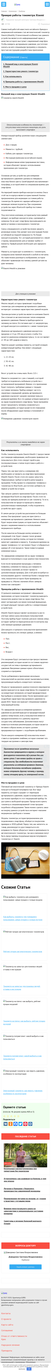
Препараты (6, 1350)
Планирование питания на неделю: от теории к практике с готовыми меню (25, 1199)
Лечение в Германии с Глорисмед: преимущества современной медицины (22, 1189)
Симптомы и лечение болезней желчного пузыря (22, 1222)
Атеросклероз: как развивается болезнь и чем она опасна (25, 1179)
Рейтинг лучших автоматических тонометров (22, 951)
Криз (3, 1339)
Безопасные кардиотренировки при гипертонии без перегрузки (20, 1169)
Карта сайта (7, 1324)
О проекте (6, 1319)
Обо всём (7, 1163)
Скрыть (24, 57)
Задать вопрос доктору (25, 1267)
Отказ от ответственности (14, 1336)
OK (29, 1369)
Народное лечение (10, 1345)
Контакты (6, 1313)
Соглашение (7, 1330)
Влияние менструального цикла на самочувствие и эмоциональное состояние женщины (23, 1211)
